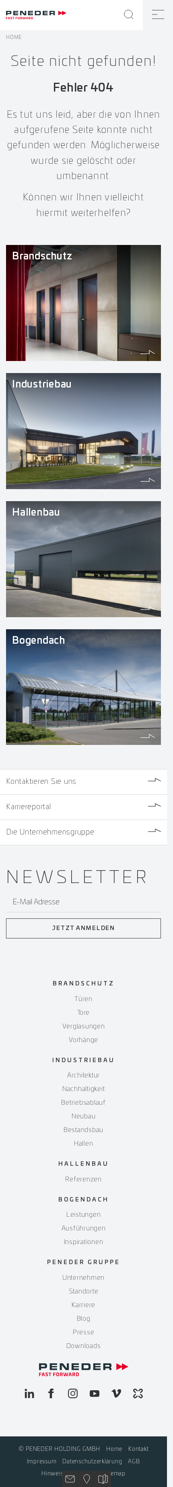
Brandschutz (84, 984)
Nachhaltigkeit (83, 1089)
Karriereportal (28, 807)
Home (14, 37)
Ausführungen (84, 1228)
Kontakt (138, 1449)
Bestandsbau (83, 1130)
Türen (83, 999)
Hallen (83, 1143)
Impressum (42, 1462)
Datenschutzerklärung (92, 1462)
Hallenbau (83, 1164)
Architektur (83, 1075)
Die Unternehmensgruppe (50, 832)
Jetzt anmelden (83, 928)
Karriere (83, 1305)
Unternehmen (83, 1278)
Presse (84, 1332)
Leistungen (83, 1215)
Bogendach (83, 1200)
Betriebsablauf (83, 1102)
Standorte (84, 1291)
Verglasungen (83, 1026)
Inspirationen (83, 1242)
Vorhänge (83, 1040)
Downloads (83, 1346)
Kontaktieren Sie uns (41, 781)
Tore (83, 1013)
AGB (134, 1462)
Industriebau (83, 1060)
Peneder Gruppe (83, 1262)
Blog (84, 1319)
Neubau (84, 1116)
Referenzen (83, 1179)
